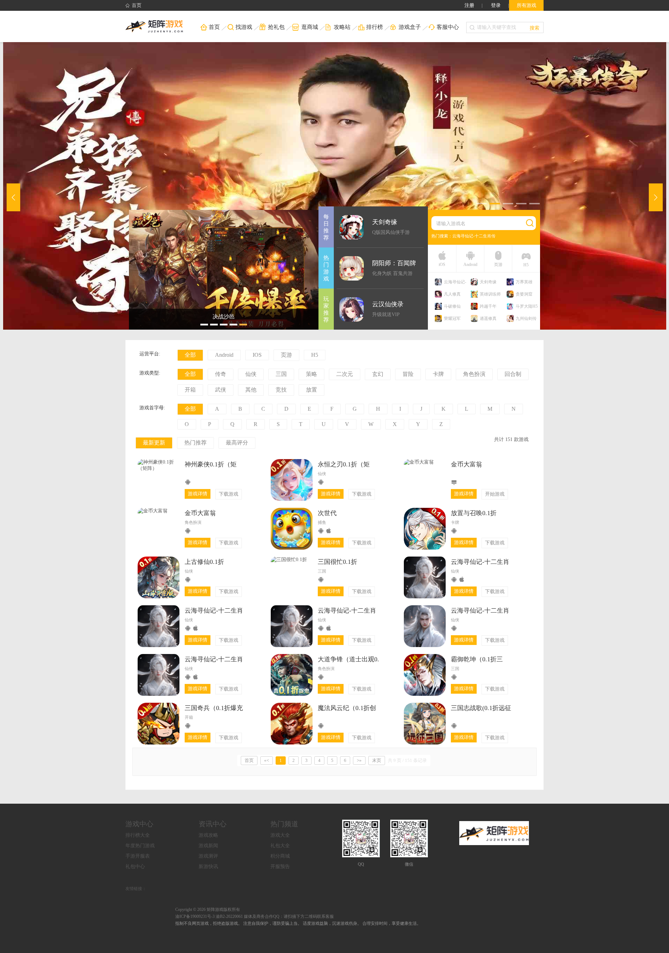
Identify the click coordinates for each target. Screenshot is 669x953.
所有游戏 (526, 5)
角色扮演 (474, 374)
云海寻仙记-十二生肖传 (473, 236)
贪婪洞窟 (524, 294)
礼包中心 (135, 866)
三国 (281, 374)
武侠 (220, 390)
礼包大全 (280, 845)
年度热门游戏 (140, 845)
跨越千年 (488, 306)
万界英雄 (524, 281)
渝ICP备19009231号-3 (195, 916)
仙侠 (250, 374)
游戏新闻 (208, 845)
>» (359, 760)
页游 (286, 355)
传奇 (220, 374)
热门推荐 (195, 443)
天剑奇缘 (488, 281)
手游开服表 (137, 856)
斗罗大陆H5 (527, 306)
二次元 (344, 374)
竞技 (281, 390)
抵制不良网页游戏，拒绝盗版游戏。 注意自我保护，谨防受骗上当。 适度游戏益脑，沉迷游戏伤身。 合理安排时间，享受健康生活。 (298, 923)
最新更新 (154, 443)
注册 (469, 5)
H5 (314, 355)
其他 (250, 390)
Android (224, 355)
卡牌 (438, 374)
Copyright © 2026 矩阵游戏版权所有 (207, 909)
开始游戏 (495, 494)
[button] (481, 203)
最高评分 (237, 443)
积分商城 (280, 856)
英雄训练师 (490, 294)
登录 (496, 5)
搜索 (534, 27)
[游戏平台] (158, 26)
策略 (311, 374)
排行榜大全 (137, 835)
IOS (257, 355)
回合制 (513, 374)
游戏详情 (197, 493)
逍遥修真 (488, 318)
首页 (136, 5)
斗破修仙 (452, 306)
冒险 (408, 374)
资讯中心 (212, 824)
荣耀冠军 (452, 318)
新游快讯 (208, 866)
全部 (190, 355)
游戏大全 (280, 835)
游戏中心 (139, 824)
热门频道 (284, 824)
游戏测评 (208, 856)
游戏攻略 (208, 835)
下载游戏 (228, 494)
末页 (376, 760)
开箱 (190, 390)
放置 (311, 390)
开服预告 (280, 866)
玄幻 (377, 374)
